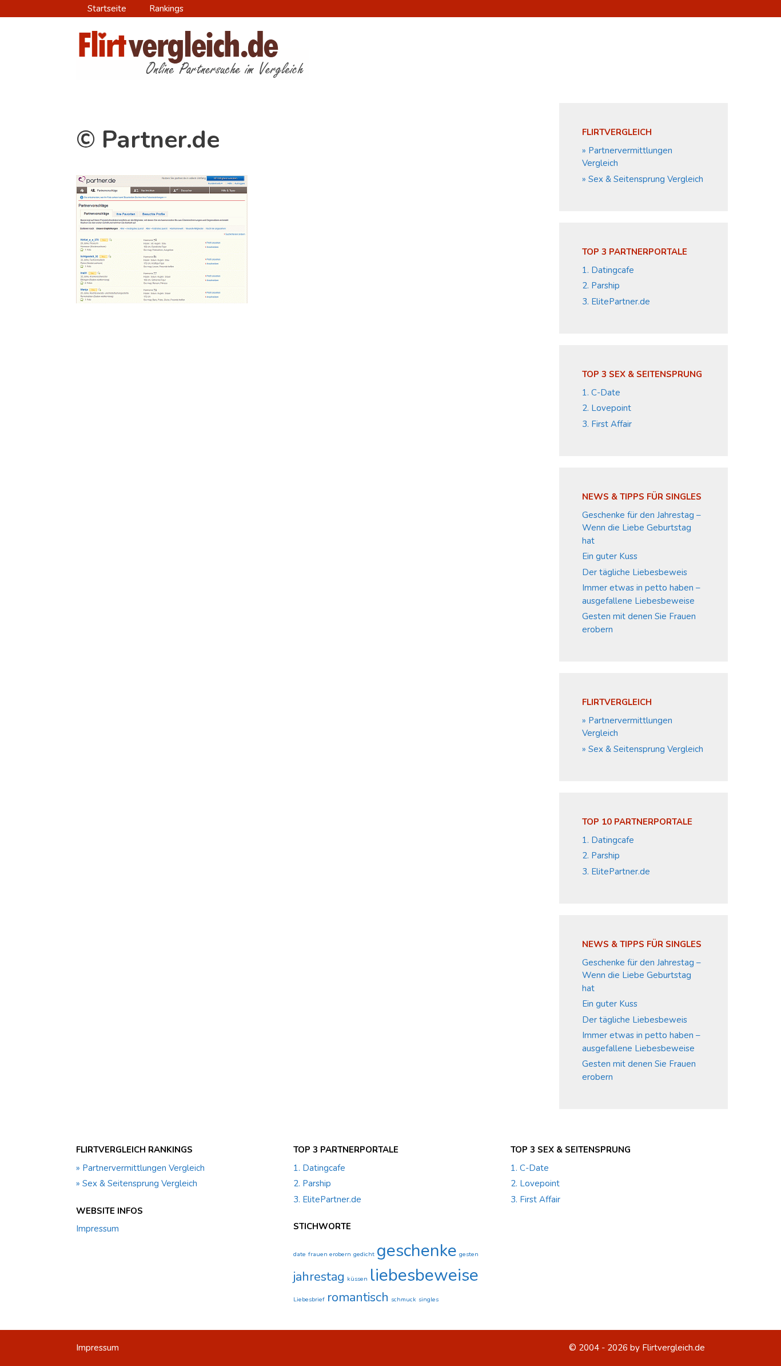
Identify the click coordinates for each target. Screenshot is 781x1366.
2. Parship (601, 285)
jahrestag (319, 1276)
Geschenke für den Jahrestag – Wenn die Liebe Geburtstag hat (641, 528)
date (299, 1254)
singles (429, 1299)
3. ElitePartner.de (616, 301)
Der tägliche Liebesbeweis (634, 572)
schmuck (403, 1299)
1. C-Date (601, 392)
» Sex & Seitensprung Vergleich (642, 179)
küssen (357, 1278)
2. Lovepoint (606, 408)
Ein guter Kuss (609, 556)
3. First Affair (607, 424)
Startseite (106, 8)
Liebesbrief (309, 1299)
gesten (469, 1254)
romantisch (358, 1297)
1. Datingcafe (608, 270)
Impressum (97, 1228)
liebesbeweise (424, 1275)
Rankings (166, 8)
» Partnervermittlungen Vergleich (140, 1168)
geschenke (417, 1250)
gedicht (363, 1254)
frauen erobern (329, 1254)
